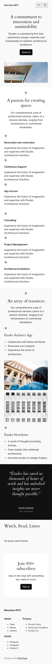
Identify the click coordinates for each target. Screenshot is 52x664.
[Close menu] (45, 5)
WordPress (22, 658)
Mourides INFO (11, 5)
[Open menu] (38, 5)
